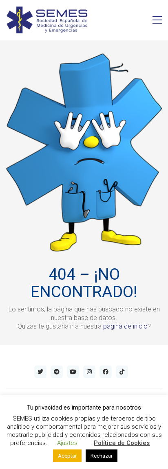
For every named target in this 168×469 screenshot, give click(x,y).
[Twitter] (40, 372)
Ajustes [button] (67, 443)
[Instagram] (89, 372)
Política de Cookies (122, 443)
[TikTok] (122, 372)
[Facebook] (105, 372)
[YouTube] (73, 372)
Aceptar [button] (67, 456)
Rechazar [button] (102, 456)
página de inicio (125, 326)
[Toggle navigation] (157, 20)
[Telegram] (57, 372)
